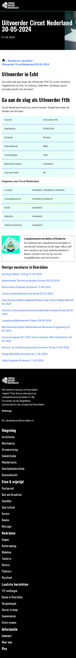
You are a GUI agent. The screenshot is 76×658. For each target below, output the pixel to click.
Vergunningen (9, 603)
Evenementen (9, 616)
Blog (4, 648)
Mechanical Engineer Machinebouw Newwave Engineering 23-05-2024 (36, 329)
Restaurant (8, 488)
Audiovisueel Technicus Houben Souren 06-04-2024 (30, 280)
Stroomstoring (10, 449)
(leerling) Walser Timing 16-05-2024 (22, 274)
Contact (6, 636)
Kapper (5, 539)
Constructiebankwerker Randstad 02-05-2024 (27, 293)
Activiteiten (8, 437)
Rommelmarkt (9, 475)
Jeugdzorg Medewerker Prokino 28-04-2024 (26, 320)
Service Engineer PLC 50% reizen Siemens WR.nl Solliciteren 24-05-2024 (37, 339)
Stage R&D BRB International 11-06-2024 (24, 354)
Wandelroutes (9, 462)
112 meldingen (9, 591)
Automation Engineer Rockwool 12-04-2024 (26, 287)
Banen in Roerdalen (12, 597)
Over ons (7, 642)
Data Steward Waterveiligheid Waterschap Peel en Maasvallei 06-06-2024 (38, 302)
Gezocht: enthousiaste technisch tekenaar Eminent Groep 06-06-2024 (38, 312)
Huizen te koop (9, 610)
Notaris (6, 565)
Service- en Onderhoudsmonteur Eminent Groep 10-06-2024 (35, 347)
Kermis (6, 514)
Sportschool (8, 507)
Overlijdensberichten (13, 468)
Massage (6, 526)
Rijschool (7, 577)
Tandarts (6, 558)
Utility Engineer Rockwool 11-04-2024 (22, 360)
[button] (71, 5)
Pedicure (6, 571)
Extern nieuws (9, 622)
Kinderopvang (9, 546)
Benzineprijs (8, 443)
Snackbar (7, 501)
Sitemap (6, 410)
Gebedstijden (9, 456)
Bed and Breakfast (12, 495)
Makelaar (7, 552)
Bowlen (5, 520)
